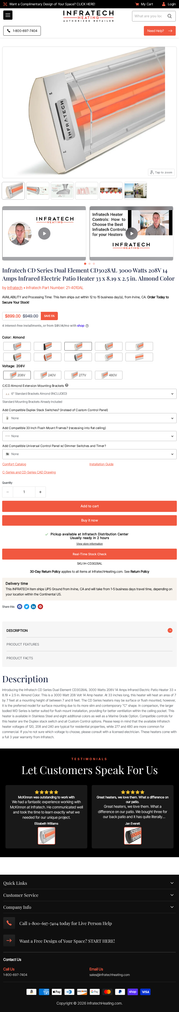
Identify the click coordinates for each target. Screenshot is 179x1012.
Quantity (7, 482)
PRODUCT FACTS (20, 658)
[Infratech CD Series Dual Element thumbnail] (62, 191)
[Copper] (47, 357)
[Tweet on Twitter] (26, 606)
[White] (109, 357)
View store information (89, 543)
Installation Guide (102, 464)
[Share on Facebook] (19, 606)
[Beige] (109, 346)
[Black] (47, 346)
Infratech (14, 287)
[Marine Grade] (139, 357)
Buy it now (89, 520)
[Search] (170, 16)
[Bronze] (17, 357)
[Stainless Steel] (17, 346)
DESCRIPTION (17, 630)
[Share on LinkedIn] (33, 606)
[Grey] (78, 357)
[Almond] (78, 346)
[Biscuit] (139, 346)
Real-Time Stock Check (90, 554)
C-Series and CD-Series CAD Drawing (29, 472)
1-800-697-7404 (15, 975)
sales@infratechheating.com (110, 975)
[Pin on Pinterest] (40, 606)
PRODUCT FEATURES (23, 644)
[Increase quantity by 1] (40, 492)
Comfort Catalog (14, 464)
